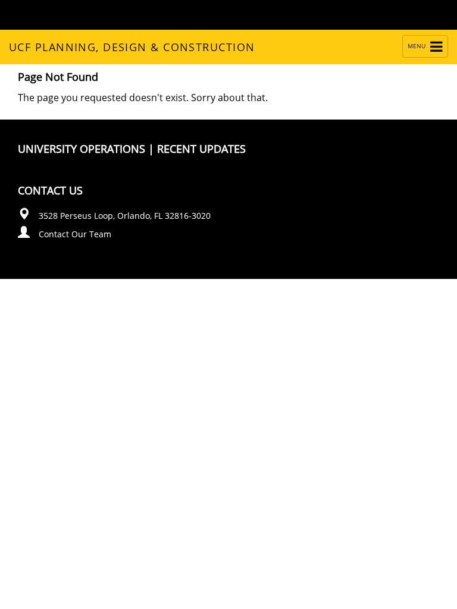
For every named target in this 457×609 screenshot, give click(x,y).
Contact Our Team (75, 234)
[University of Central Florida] (102, 14)
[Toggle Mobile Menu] (431, 14)
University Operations (81, 149)
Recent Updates (201, 149)
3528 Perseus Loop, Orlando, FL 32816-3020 (125, 215)
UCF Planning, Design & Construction (132, 47)
